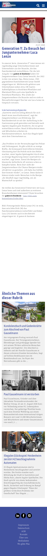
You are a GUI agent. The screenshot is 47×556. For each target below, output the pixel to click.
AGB (23, 531)
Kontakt (23, 534)
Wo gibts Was (23, 544)
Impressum (23, 525)
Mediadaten (23, 540)
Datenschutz (23, 528)
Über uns (23, 537)
